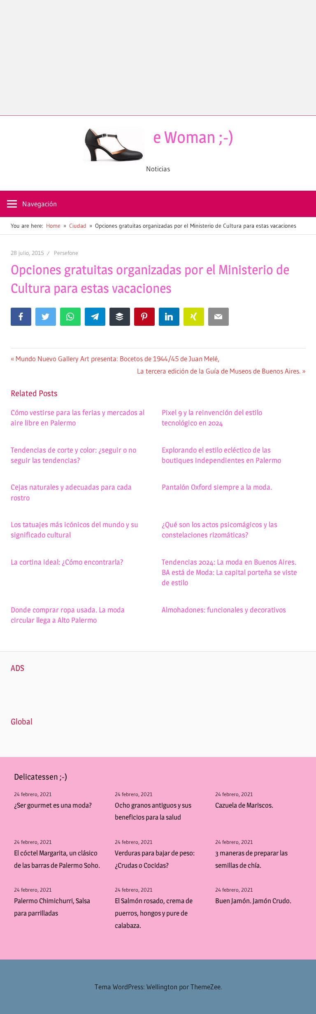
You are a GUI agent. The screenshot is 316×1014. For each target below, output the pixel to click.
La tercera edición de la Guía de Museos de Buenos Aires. (218, 371)
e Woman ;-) (193, 137)
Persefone (66, 253)
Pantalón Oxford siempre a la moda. (217, 487)
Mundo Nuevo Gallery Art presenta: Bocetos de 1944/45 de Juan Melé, (117, 358)
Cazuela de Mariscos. (244, 805)
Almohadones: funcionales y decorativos (224, 609)
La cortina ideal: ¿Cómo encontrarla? (67, 562)
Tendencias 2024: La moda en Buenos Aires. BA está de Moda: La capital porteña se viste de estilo (229, 572)
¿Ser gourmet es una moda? (53, 805)
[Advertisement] (158, 57)
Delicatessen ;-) (40, 777)
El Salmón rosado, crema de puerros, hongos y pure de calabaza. (154, 913)
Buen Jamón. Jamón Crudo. (253, 901)
